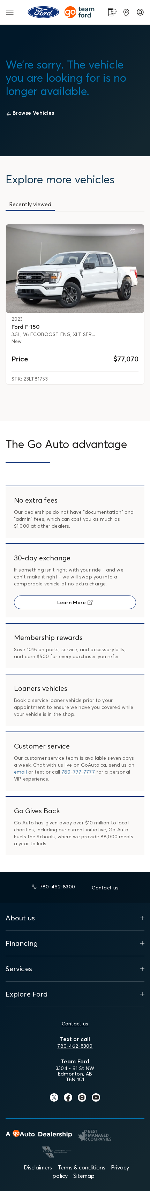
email (20, 772)
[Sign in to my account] (140, 12)
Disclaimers (38, 1167)
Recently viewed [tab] (30, 204)
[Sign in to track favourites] (134, 233)
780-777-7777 (78, 772)
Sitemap (84, 1175)
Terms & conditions (81, 1167)
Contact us (75, 1024)
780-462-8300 (74, 1046)
